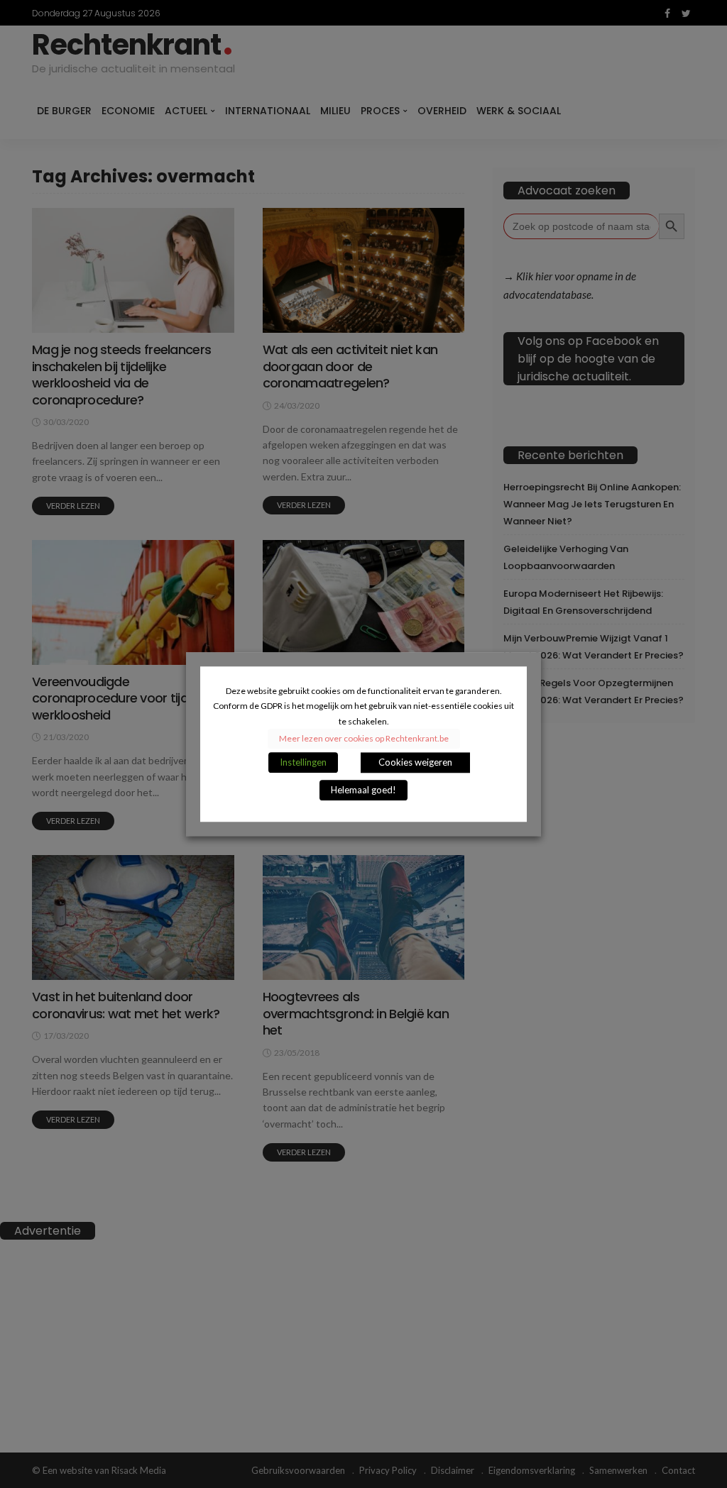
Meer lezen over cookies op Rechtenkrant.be (364, 738)
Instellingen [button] (303, 762)
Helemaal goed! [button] (363, 789)
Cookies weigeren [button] (415, 762)
